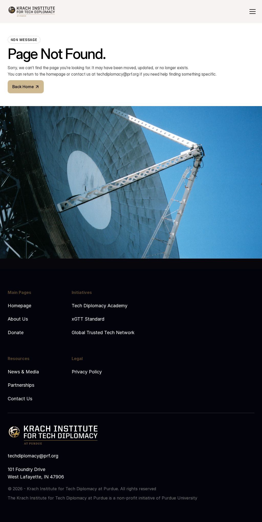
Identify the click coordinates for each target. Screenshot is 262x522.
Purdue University (179, 497)
